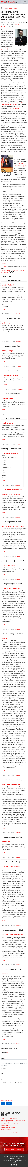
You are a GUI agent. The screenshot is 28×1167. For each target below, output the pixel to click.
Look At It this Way (8, 565)
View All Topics (14, 1132)
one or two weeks (14, 108)
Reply (3, 309)
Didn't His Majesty (8, 398)
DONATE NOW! (9, 1149)
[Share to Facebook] (17, 22)
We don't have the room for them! (13, 526)
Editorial (3, 263)
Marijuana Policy (20, 1120)
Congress (8, 1122)
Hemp (2, 1122)
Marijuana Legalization (7, 1120)
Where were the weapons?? (11, 784)
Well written (6, 323)
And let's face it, (7, 423)
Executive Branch (13, 1118)
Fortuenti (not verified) (13, 490)
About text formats (6, 1100)
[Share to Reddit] (22, 22)
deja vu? (5, 974)
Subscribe (15, 5)
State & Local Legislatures (8, 1127)
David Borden (5, 27)
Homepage (4, 1068)
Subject (3, 1074)
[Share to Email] (24, 22)
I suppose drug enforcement (11, 494)
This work (3, 267)
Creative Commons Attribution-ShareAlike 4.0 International (13, 271)
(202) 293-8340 (10, 1160)
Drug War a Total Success (11, 866)
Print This (23, 5)
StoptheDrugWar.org (10, 1156)
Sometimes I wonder (11, 375)
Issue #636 (16, 24)
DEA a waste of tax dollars (11, 588)
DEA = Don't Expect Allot (10, 453)
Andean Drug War (6, 1125)
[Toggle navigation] (25, 2)
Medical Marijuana (6, 1129)
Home (4, 8)
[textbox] (14, 1091)
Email (2, 1058)
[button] (26, 22)
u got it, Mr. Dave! (8, 285)
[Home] (9, 2)
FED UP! (4, 638)
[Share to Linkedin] (20, 22)
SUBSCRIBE (19, 1149)
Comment (3, 1080)
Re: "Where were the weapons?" (12, 935)
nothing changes (8, 351)
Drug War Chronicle (12, 8)
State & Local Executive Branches (10, 1124)
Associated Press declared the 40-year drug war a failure (20, 165)
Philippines (4, 1118)
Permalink (18, 314)
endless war (6, 842)
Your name (4, 1052)
